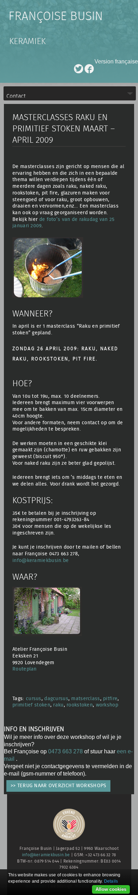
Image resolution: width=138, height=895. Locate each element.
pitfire (110, 698)
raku (58, 705)
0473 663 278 (65, 751)
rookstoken (80, 705)
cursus (33, 698)
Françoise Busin (55, 17)
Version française (116, 61)
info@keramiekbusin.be (40, 560)
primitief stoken (31, 705)
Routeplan (24, 669)
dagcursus (56, 698)
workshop (107, 705)
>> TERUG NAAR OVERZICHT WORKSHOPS (59, 785)
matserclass (85, 698)
